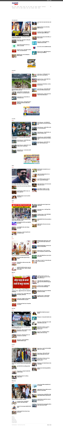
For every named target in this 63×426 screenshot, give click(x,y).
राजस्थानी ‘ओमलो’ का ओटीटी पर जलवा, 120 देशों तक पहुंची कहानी (23, 191)
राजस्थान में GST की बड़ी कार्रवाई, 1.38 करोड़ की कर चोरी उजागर (43, 84)
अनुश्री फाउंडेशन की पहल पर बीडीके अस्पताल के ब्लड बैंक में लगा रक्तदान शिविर (44, 390)
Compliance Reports (14, 422)
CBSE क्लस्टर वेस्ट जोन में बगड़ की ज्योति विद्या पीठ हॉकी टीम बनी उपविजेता (44, 291)
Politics (24, 6)
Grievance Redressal (14, 421)
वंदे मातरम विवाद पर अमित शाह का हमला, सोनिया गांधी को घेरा (23, 263)
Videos (12, 6)
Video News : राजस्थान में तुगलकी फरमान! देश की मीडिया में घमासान (23, 233)
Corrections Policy (14, 420)
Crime (26, 6)
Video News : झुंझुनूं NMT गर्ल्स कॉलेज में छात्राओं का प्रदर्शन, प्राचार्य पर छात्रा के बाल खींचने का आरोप (21, 220)
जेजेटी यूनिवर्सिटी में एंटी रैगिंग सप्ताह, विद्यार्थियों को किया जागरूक (24, 223)
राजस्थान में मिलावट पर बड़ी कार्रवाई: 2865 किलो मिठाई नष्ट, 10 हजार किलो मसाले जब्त (23, 92)
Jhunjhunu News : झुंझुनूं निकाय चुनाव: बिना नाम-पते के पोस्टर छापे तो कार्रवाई (43, 286)
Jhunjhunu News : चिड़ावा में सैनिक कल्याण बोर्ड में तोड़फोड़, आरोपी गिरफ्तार (24, 294)
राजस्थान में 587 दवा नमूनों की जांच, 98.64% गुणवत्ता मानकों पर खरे (44, 400)
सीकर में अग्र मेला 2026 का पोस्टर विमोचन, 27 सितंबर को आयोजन (44, 37)
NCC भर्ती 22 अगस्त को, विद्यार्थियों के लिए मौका (44, 46)
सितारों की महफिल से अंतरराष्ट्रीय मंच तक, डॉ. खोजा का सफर (43, 170)
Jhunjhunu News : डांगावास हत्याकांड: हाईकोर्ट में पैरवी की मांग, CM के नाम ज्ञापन (43, 296)
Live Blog (18, 6)
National (36, 6)
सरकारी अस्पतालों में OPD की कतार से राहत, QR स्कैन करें (23, 412)
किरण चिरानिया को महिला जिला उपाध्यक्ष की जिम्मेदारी (43, 313)
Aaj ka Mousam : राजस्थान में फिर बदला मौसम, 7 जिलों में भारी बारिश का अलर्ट (43, 143)
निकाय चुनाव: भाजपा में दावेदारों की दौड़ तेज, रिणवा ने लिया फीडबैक (44, 364)
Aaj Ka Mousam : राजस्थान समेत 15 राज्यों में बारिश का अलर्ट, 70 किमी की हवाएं (24, 146)
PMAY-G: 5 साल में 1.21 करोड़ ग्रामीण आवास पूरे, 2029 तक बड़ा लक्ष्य (44, 261)
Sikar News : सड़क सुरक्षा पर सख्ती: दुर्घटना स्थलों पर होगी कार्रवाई (23, 40)
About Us (13, 416)
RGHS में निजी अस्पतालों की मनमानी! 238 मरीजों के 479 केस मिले (23, 45)
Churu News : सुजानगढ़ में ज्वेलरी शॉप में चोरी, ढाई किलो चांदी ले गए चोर (21, 364)
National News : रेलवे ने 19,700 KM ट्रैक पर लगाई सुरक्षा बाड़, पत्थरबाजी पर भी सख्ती (44, 251)
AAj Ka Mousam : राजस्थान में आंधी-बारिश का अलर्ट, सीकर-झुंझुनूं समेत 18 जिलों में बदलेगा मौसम (21, 89)
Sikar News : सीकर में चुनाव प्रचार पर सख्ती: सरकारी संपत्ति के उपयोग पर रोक (44, 322)
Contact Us (13, 417)
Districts (21, 6)
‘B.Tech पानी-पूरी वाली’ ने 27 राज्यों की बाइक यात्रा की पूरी (20, 255)
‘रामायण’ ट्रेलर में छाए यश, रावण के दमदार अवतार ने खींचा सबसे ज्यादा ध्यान (44, 184)
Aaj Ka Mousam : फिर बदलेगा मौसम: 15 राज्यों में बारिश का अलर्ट (23, 97)
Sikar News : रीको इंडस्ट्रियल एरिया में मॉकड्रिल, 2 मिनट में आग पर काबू (43, 332)
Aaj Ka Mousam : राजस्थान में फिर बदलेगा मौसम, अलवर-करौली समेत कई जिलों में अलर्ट (43, 89)
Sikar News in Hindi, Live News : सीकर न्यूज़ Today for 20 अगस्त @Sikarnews (43, 327)
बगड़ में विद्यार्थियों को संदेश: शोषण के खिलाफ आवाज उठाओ (23, 228)
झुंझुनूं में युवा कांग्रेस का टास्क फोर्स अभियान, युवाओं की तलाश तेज (43, 27)
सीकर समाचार (13, 308)
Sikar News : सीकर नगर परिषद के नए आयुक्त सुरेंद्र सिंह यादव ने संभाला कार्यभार (24, 330)
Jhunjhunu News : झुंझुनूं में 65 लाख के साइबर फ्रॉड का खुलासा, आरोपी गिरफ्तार (43, 32)
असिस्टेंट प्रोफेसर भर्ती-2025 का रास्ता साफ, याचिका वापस (43, 225)
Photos (15, 6)
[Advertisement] (31, 13)
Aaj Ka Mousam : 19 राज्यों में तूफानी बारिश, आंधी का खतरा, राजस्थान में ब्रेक (21, 138)
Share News (13, 418)
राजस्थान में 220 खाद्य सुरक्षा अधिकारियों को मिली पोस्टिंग (24, 407)
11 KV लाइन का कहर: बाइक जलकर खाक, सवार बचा (44, 23)
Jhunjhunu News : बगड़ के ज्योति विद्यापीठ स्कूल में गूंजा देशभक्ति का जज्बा (44, 215)
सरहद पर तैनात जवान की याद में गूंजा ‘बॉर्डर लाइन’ (24, 186)
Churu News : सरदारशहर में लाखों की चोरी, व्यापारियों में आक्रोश (23, 371)
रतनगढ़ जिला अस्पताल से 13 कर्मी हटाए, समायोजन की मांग (22, 376)
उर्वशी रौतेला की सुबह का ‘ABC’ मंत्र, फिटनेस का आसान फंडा (23, 196)
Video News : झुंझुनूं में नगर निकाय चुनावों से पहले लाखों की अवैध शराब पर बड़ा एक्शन (23, 299)
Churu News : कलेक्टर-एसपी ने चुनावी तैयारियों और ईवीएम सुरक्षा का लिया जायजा (43, 354)
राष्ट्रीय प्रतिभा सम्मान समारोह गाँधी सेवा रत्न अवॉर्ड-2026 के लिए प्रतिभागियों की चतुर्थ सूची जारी (44, 281)
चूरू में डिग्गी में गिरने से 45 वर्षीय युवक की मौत (23, 366)
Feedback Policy (14, 419)
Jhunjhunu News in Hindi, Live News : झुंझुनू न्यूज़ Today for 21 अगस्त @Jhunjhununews (43, 276)
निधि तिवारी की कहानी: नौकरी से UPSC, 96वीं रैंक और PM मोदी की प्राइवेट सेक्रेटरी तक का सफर (44, 241)
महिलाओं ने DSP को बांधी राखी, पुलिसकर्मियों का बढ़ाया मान (44, 368)
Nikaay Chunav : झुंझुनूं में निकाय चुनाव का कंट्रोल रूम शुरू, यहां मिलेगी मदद (44, 52)
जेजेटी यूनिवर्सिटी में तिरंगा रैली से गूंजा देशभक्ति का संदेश (44, 220)
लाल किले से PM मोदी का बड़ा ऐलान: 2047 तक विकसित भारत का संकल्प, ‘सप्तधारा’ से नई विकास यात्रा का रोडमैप (24, 268)
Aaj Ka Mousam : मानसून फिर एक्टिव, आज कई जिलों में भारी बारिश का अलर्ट (44, 133)
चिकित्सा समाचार (14, 380)
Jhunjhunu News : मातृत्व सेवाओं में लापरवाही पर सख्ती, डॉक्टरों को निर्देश (22, 402)
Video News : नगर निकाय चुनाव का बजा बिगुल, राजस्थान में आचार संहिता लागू (43, 75)
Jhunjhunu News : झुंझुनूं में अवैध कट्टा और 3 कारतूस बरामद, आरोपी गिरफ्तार (21, 291)
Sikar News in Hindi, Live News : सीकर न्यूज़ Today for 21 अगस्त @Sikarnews (21, 327)
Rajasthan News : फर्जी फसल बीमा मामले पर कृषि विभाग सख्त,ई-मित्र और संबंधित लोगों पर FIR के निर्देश (24, 102)
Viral (33, 6)
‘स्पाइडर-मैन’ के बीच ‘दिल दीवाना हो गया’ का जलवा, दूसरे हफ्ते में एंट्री (43, 175)
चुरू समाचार (13, 344)
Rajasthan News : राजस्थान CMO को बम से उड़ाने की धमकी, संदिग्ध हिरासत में (44, 94)
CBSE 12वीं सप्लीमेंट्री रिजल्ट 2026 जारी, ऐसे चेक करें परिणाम (44, 256)
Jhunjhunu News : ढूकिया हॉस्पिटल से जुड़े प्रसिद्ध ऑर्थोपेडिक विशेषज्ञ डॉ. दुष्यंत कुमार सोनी (44, 395)
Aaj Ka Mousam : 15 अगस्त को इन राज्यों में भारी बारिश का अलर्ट (24, 150)
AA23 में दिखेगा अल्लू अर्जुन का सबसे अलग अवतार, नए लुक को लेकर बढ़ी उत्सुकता (43, 179)
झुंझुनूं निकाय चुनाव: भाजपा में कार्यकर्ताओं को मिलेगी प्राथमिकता (23, 55)
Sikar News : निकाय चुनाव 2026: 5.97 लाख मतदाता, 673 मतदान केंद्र (23, 335)
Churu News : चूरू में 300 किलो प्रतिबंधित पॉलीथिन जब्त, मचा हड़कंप (44, 349)
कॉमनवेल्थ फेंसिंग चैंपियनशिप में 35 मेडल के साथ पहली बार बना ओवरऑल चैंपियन (44, 246)
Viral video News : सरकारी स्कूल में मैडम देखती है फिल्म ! (43, 210)
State (28, 6)
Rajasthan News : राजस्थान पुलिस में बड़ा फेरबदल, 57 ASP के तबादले (43, 80)
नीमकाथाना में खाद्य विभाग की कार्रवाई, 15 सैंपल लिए (19, 399)
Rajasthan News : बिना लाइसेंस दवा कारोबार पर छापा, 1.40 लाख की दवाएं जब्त (24, 50)
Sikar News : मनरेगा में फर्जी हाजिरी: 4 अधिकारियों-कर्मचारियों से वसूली (23, 340)
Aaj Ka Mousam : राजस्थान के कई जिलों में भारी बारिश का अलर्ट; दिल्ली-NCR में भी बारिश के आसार (44, 138)
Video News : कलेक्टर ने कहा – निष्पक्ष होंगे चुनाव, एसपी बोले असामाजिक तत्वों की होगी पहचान (21, 37)
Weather (31, 6)
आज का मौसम (13, 118)
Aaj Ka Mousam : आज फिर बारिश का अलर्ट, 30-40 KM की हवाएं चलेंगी (44, 128)
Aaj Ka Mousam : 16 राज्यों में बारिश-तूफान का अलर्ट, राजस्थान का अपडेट (24, 141)
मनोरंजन (13, 165)
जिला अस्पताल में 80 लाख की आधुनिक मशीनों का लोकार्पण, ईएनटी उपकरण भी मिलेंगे (44, 405)
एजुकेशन (13, 200)
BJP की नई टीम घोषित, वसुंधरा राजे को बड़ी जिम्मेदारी (23, 258)
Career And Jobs (44, 6)
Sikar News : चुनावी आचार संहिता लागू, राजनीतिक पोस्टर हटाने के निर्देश (43, 42)
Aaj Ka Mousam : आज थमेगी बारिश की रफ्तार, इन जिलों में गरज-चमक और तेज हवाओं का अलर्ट (44, 123)
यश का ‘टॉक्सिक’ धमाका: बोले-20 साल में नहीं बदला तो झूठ (20, 184)
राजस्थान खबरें (13, 70)
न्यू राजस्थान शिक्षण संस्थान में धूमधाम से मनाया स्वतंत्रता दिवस (43, 205)
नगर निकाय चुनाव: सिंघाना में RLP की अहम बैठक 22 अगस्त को (24, 304)
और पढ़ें (13, 72)
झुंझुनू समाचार (13, 272)
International (39, 6)
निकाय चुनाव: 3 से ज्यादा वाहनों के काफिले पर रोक (44, 317)
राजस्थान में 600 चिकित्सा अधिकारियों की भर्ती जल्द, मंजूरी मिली (43, 385)
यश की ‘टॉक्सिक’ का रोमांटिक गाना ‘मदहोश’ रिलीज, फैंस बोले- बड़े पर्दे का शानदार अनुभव (43, 189)
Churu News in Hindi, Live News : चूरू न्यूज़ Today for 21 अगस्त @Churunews (43, 359)
